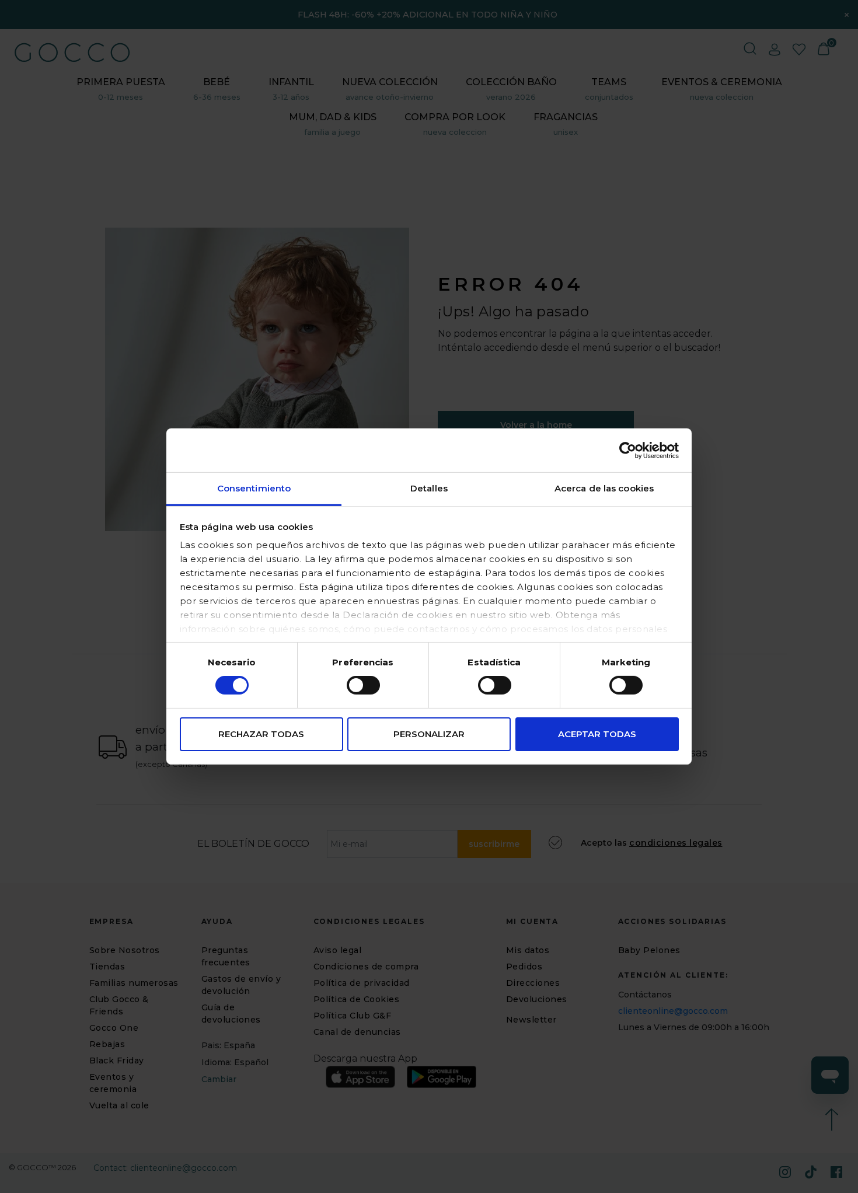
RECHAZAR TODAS (261, 733)
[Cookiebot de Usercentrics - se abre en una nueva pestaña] (628, 450)
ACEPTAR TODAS (597, 733)
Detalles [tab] (429, 488)
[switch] (363, 685)
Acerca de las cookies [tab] (604, 488)
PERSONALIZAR (429, 733)
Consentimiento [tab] (254, 488)
